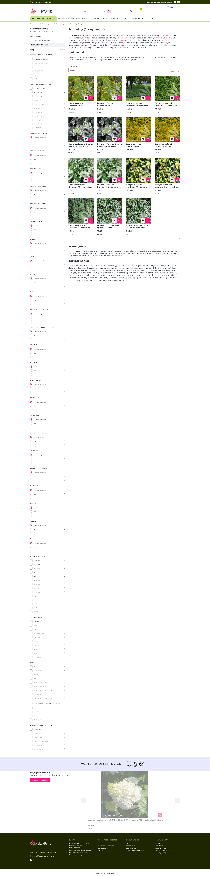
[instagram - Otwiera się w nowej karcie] (178, 2)
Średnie (36, 712)
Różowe (36, 641)
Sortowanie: (72, 66)
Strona (172, 71)
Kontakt (100, 850)
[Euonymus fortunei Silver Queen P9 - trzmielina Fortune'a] (138, 211)
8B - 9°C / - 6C (38, 120)
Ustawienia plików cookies (77, 852)
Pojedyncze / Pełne (40, 686)
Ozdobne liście (38, 729)
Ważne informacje (160, 848)
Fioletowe (37, 645)
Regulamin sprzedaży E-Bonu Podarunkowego (78, 846)
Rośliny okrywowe (62, 24)
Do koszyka (90, 98)
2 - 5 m (36, 600)
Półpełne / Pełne (39, 694)
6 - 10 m (36, 604)
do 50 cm (37, 568)
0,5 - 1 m (36, 576)
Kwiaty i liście (38, 737)
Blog (127, 843)
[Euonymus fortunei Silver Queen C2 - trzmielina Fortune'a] (109, 211)
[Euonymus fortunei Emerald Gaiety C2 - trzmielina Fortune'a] (81, 129)
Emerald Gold (93, 40)
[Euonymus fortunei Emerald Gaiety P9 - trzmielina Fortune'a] (109, 129)
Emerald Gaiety (161, 38)
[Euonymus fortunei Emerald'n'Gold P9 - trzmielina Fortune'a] (167, 129)
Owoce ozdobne (39, 745)
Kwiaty (36, 733)
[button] (109, 11)
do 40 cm (37, 564)
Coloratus (103, 47)
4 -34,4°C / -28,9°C (40, 100)
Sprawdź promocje (40, 780)
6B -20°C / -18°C (39, 104)
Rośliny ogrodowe (47, 24)
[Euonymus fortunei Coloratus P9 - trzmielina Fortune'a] (167, 88)
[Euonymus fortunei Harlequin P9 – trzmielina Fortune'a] (109, 170)
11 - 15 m (36, 608)
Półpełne (36, 674)
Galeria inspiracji (131, 848)
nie (34, 145)
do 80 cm (37, 588)
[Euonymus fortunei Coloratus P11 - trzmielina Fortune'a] (138, 88)
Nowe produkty (131, 845)
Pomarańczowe (39, 633)
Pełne (35, 678)
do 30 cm (37, 560)
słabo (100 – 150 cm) (40, 71)
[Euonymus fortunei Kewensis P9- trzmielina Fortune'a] (81, 211)
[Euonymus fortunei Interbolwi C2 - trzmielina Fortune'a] (138, 170)
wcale (35, 79)
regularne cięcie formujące (42, 75)
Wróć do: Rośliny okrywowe (41, 40)
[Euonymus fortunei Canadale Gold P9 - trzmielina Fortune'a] (109, 88)
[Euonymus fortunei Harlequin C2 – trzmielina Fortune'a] (81, 170)
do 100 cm (37, 572)
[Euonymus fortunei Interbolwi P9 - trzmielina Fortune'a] (167, 170)
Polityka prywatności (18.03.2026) (80, 850)
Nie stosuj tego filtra (40, 137)
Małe (35, 708)
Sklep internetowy (104, 873)
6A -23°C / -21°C (39, 96)
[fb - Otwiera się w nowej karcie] (31, 860)
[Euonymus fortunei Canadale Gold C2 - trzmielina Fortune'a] (81, 88)
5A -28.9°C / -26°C (39, 88)
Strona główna (34, 24)
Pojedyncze (37, 667)
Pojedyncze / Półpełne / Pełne (43, 690)
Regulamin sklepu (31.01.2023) (79, 843)
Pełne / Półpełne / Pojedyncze (43, 698)
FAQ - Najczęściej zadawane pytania (166, 853)
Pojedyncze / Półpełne (40, 682)
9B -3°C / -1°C (38, 128)
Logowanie (158, 843)
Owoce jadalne (38, 749)
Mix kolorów (37, 657)
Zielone (36, 653)
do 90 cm (37, 592)
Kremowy (37, 621)
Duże (35, 716)
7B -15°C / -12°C (39, 112)
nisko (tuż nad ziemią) (41, 59)
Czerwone (37, 637)
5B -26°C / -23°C (39, 92)
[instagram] (34, 860)
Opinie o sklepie (103, 848)
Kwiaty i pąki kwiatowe (41, 741)
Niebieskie (37, 649)
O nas (99, 843)
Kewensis (127, 38)
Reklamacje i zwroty (75, 855)
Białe (35, 625)
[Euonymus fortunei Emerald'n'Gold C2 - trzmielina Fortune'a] (138, 129)
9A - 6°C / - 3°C (38, 124)
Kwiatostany (38, 671)
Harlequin (122, 40)
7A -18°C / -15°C (39, 108)
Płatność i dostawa (161, 850)
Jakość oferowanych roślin (106, 845)
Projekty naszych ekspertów (135, 850)
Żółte (35, 629)
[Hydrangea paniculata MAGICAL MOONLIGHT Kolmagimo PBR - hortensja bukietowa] (124, 794)
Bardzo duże (38, 720)
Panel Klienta (159, 845)
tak (35, 141)
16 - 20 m (37, 612)
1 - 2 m (36, 596)
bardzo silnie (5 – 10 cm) (41, 63)
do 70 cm (37, 584)
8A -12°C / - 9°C (39, 116)
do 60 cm (37, 580)
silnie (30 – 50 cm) (39, 67)
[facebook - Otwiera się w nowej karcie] (175, 2)
